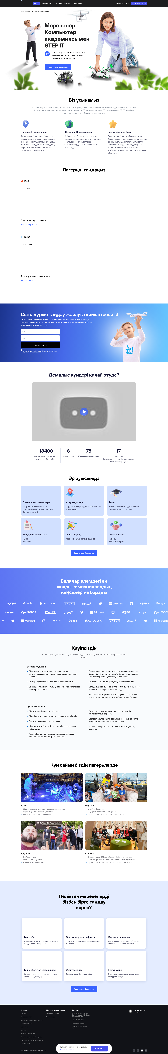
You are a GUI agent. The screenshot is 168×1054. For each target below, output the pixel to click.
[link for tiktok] (146, 1050)
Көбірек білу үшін (28, 225)
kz (127, 3)
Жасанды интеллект (28, 1033)
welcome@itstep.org (78, 1023)
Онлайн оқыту (47, 3)
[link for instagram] (138, 1050)
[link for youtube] (142, 1050)
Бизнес (23, 1030)
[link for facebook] (134, 1050)
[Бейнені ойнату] (84, 412)
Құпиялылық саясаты (67, 1050)
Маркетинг (24, 1027)
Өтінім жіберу (40, 345)
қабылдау (99, 1048)
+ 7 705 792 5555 (78, 1020)
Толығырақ (44, 352)
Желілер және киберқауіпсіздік (31, 1020)
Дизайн (23, 1013)
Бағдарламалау (26, 1017)
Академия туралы (52, 1013)
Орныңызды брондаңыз (84, 553)
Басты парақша (25, 11)
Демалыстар (25, 1043)
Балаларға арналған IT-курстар (31, 1037)
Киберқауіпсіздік (26, 1023)
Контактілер (78, 3)
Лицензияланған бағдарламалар (32, 1040)
